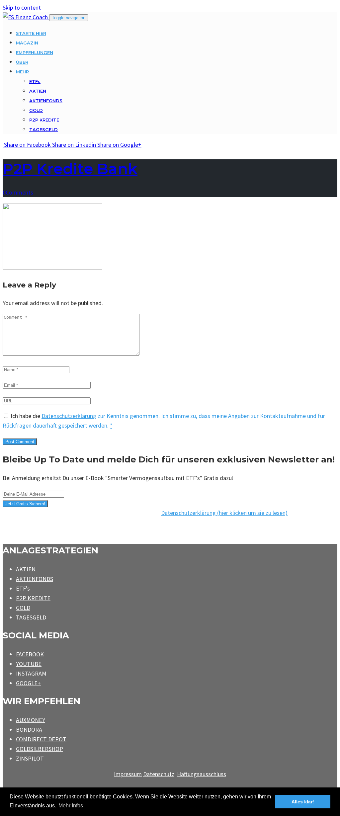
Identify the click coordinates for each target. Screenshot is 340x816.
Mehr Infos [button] (70, 805)
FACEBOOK (30, 654)
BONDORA (29, 729)
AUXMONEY (30, 720)
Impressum (128, 774)
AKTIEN (37, 91)
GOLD (36, 110)
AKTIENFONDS (45, 100)
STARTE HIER (31, 33)
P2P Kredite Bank (70, 168)
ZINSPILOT (30, 758)
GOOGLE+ (28, 683)
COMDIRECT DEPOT (41, 739)
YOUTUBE (29, 664)
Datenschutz (158, 774)
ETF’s (23, 588)
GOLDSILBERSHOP (39, 749)
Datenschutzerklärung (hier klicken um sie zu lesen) (224, 513)
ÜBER (22, 62)
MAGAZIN (27, 42)
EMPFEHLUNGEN (34, 52)
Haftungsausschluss (201, 774)
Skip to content (22, 7)
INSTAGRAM (31, 673)
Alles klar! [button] (303, 801)
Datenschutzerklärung (69, 416)
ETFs (35, 81)
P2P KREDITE (44, 119)
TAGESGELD (43, 129)
